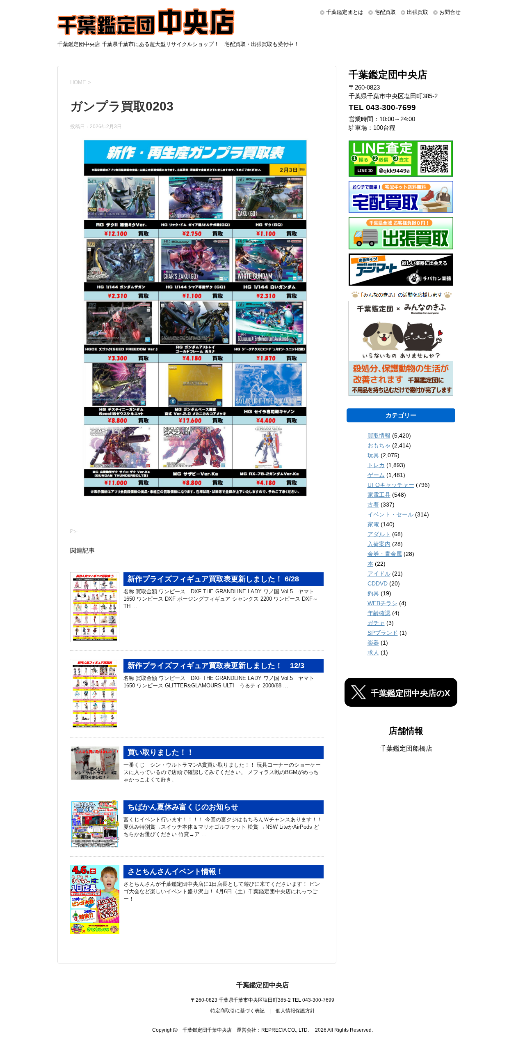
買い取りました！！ (161, 752)
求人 (373, 652)
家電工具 (379, 494)
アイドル (379, 573)
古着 (373, 504)
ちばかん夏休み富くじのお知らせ (183, 807)
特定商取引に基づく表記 (237, 1011)
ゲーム (376, 475)
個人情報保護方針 (295, 1011)
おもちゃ (379, 445)
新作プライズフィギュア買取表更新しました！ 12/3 (216, 665)
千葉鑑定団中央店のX (410, 693)
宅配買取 (385, 12)
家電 (373, 524)
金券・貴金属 (385, 554)
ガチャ (376, 623)
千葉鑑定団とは (344, 12)
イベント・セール (390, 514)
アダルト (379, 534)
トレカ (376, 465)
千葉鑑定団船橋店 (406, 748)
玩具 (373, 455)
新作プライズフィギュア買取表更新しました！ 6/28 (213, 579)
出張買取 (417, 12)
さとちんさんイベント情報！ (176, 871)
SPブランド (383, 632)
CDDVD (378, 583)
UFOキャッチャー (391, 485)
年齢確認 (379, 613)
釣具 (373, 593)
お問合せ (450, 12)
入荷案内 (379, 544)
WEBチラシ (382, 603)
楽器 (373, 642)
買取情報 (379, 435)
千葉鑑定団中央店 (262, 985)
